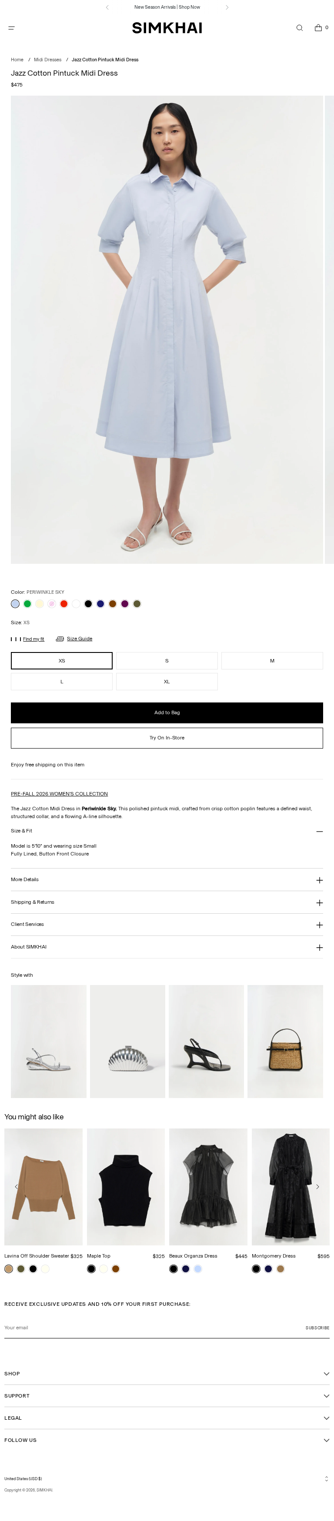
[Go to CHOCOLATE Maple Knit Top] (115, 1269)
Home (17, 60)
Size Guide (79, 639)
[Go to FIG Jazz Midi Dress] (124, 603)
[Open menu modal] (11, 28)
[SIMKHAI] (167, 28)
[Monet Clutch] (127, 1041)
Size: (20, 622)
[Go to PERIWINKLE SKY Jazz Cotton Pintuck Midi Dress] (15, 603)
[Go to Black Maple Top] (91, 1269)
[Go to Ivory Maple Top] (103, 1269)
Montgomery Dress (274, 1256)
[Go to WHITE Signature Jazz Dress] (76, 603)
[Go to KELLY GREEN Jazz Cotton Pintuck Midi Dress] (27, 603)
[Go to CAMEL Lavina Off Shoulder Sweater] (8, 1269)
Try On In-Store (167, 738)
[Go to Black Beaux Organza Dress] (173, 1269)
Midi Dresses (47, 60)
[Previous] (107, 7)
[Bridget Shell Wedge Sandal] (48, 1041)
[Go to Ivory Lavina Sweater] (45, 1269)
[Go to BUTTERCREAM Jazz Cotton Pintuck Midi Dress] (39, 603)
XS (62, 661)
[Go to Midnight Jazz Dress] (100, 603)
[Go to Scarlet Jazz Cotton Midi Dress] (64, 603)
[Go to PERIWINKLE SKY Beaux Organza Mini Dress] (198, 1269)
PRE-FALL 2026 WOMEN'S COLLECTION (59, 794)
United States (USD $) (23, 1478)
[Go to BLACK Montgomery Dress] (256, 1269)
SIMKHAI (44, 1490)
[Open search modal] (299, 28)
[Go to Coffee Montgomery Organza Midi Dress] (280, 1269)
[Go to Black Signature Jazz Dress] (88, 603)
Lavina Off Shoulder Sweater (36, 1256)
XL (167, 682)
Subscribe (318, 1327)
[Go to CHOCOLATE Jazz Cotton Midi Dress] (112, 603)
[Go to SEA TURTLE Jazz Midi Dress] (137, 603)
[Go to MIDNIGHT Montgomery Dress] (268, 1269)
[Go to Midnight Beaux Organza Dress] (185, 1269)
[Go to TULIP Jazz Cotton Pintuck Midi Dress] (51, 603)
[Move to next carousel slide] (317, 1187)
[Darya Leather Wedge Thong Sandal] (206, 1041)
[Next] (227, 7)
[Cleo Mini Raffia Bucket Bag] (285, 1041)
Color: (37, 592)
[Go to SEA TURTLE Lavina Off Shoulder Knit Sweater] (21, 1269)
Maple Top (98, 1256)
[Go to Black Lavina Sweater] (33, 1269)
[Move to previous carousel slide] (16, 1187)
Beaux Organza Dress (193, 1256)
